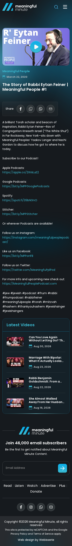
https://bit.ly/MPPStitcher (20, 214)
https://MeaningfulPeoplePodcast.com (29, 284)
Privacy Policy (19, 533)
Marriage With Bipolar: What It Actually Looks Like (45, 359)
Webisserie (46, 540)
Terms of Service (43, 533)
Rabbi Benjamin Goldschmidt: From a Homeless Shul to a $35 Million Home (46, 379)
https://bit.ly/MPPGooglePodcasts (25, 186)
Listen (19, 485)
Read (8, 485)
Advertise (48, 485)
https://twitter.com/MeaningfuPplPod (28, 270)
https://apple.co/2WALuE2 (20, 172)
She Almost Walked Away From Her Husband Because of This (46, 400)
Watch (32, 485)
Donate (36, 491)
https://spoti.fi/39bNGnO (19, 200)
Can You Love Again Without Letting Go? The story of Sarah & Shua (47, 339)
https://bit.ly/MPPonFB (17, 256)
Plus (62, 485)
